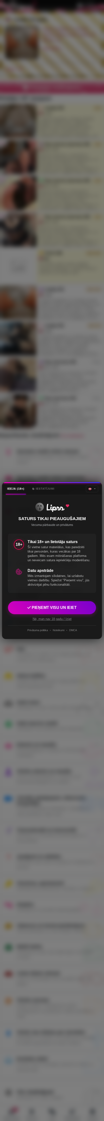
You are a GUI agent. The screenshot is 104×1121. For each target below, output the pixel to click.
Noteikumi (58, 630)
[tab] (16, 489)
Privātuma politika (37, 630)
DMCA (73, 630)
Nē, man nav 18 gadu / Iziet (52, 619)
